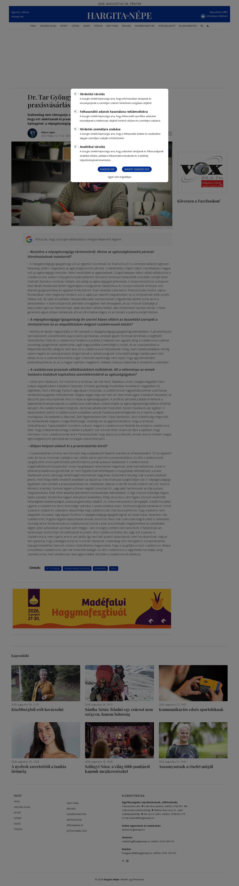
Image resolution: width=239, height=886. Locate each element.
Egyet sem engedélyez (119, 176)
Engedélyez (107, 169)
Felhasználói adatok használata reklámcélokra (114, 112)
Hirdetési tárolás (92, 94)
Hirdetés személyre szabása (100, 129)
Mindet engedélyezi (136, 169)
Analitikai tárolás (92, 147)
